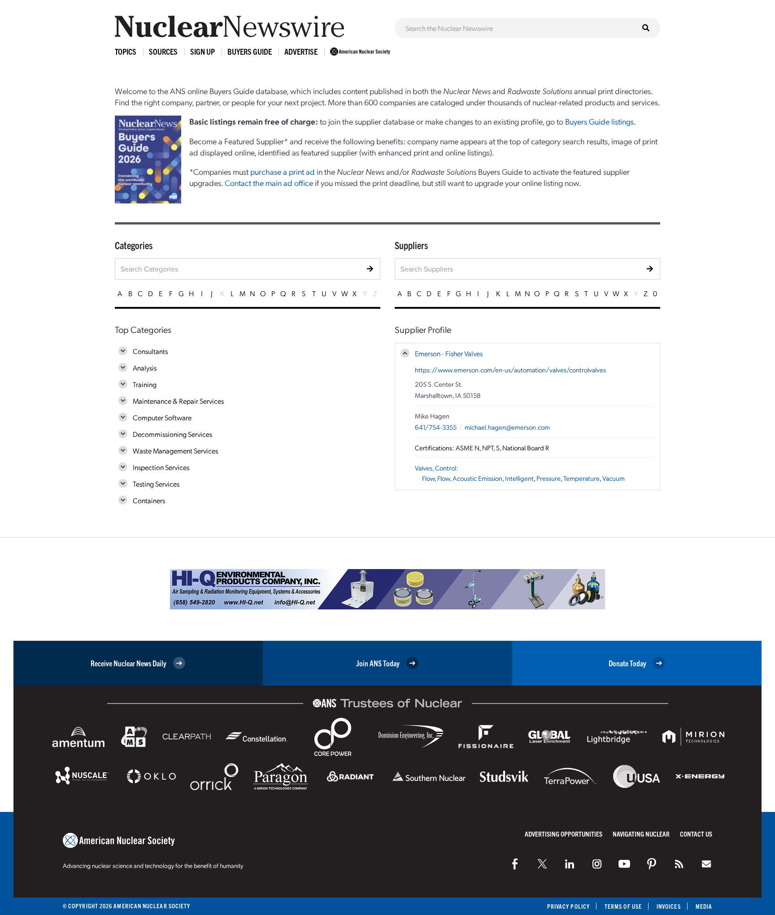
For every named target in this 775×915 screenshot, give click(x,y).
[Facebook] (515, 864)
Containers (149, 500)
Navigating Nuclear (641, 833)
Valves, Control (435, 467)
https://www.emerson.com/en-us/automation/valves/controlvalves (510, 369)
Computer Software (162, 417)
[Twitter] (542, 864)
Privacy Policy (568, 906)
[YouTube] (624, 864)
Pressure (548, 478)
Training (145, 384)
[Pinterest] (651, 864)
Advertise (301, 51)
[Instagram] (597, 864)
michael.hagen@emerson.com (507, 427)
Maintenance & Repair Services (178, 401)
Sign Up (202, 51)
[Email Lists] (706, 864)
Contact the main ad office (269, 182)
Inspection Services (161, 467)
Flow (428, 478)
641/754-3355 (436, 427)
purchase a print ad (282, 171)
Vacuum (613, 478)
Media (704, 906)
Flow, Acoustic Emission (469, 478)
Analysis (145, 367)
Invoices (669, 906)
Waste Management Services (175, 450)
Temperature (581, 478)
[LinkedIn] (569, 864)
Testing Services (156, 483)
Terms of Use (623, 906)
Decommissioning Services (172, 434)
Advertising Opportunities (563, 833)
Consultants (150, 351)
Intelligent (519, 478)
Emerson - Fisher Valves (449, 353)
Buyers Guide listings (599, 121)
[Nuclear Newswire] (679, 864)
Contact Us (696, 833)
